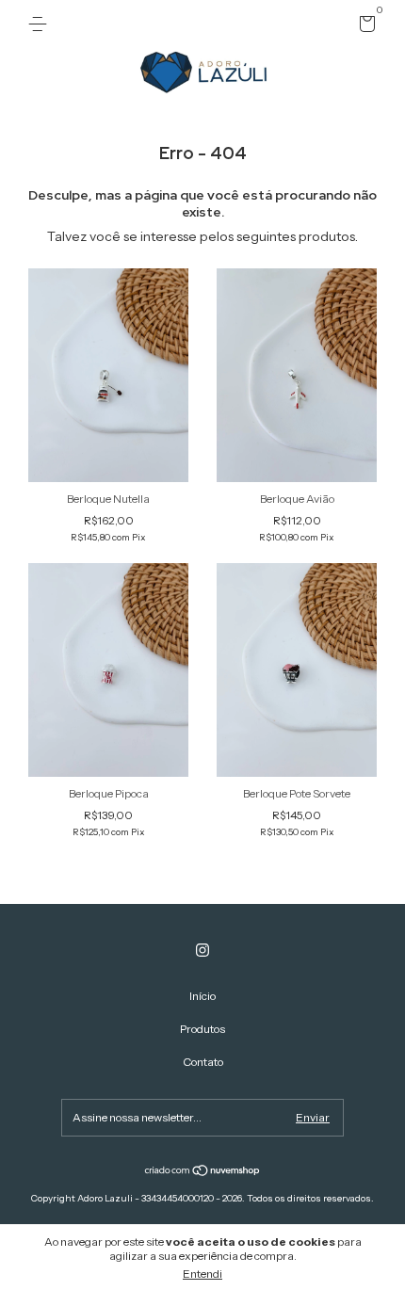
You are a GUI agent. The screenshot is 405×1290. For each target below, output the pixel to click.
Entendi (202, 1273)
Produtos (202, 1029)
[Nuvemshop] (203, 1172)
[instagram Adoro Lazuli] (202, 950)
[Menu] (41, 24)
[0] (364, 26)
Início (202, 996)
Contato (203, 1062)
